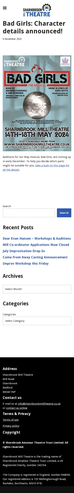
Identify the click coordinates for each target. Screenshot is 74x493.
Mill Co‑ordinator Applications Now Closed (36, 245)
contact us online (16, 408)
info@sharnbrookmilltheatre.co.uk (39, 403)
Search (7, 206)
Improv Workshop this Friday (25, 263)
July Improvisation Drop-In (24, 251)
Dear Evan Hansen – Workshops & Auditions (37, 238)
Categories (9, 314)
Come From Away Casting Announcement (35, 257)
